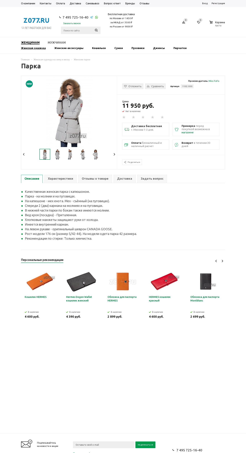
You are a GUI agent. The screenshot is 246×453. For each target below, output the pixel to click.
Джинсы (159, 48)
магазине (188, 132)
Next (114, 154)
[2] (133, 117)
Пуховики (137, 48)
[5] (162, 117)
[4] (153, 117)
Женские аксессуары (68, 48)
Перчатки (180, 48)
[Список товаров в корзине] (218, 25)
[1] (124, 117)
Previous (23, 154)
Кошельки (99, 48)
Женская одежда (33, 48)
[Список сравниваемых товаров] (184, 24)
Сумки (118, 48)
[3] (143, 117)
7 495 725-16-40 (75, 17)
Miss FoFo (214, 81)
